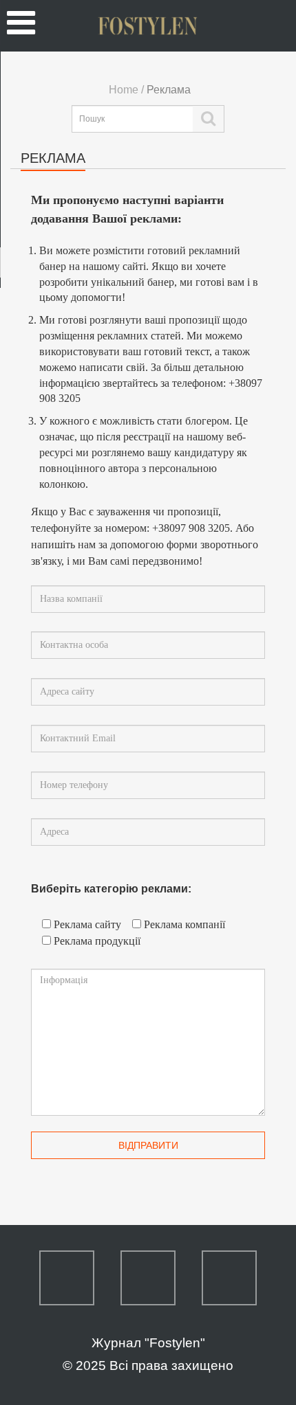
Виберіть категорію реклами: (111, 889)
